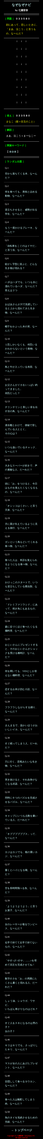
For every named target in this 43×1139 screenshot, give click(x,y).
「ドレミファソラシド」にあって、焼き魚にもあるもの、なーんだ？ (21, 608)
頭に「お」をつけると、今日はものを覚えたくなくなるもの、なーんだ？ (21, 487)
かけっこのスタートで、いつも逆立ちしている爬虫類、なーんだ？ (21, 586)
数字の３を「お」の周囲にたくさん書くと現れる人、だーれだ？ (21, 982)
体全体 (12, 151)
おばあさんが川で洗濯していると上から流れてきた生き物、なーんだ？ (21, 308)
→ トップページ (21, 1130)
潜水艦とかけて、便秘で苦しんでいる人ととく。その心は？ (21, 429)
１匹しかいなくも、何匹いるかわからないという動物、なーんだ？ (21, 348)
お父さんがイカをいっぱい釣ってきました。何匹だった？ (21, 389)
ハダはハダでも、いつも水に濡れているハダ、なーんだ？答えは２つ (21, 286)
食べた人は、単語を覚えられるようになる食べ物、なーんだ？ (21, 564)
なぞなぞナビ (21, 5)
